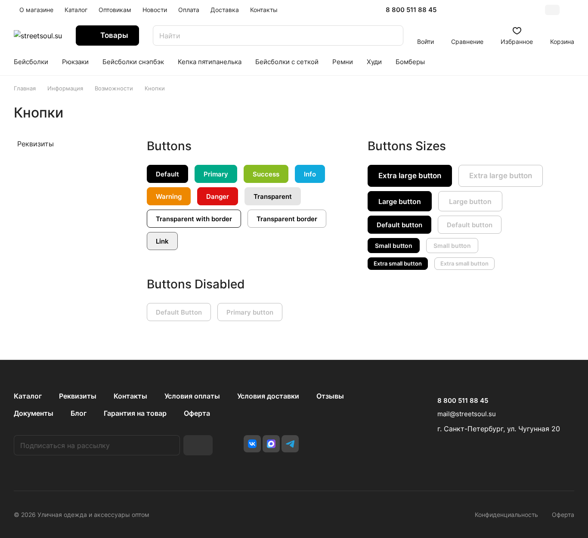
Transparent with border (194, 219)
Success (266, 174)
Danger (217, 196)
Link (162, 241)
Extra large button (409, 175)
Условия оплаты (192, 396)
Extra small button (398, 263)
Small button (393, 245)
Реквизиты (35, 143)
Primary (216, 174)
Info (310, 174)
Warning (169, 196)
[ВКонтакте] (252, 443)
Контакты (130, 396)
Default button (399, 225)
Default (167, 174)
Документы (33, 413)
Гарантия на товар (135, 413)
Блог (79, 413)
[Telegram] (290, 443)
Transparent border (287, 219)
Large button (399, 201)
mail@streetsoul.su (466, 414)
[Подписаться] (198, 445)
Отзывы (330, 396)
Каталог (28, 396)
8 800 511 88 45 (411, 10)
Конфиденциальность (506, 514)
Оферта (197, 413)
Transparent (273, 196)
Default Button (179, 312)
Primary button (249, 312)
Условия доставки (268, 396)
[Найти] (392, 35)
